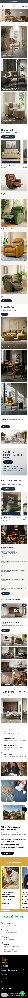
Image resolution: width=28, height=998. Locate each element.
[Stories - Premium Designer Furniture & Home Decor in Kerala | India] (14, 6)
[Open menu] (2, 6)
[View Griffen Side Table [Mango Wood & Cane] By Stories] (23, 441)
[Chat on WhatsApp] (22, 993)
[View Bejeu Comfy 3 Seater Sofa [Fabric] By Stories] (10, 439)
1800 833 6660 (8, 932)
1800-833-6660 (22, 756)
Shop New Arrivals (8, 136)
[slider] (15, 610)
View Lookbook (5, 630)
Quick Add (11, 162)
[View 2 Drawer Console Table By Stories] (15, 441)
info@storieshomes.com (10, 939)
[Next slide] (18, 20)
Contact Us (8, 462)
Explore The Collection (6, 300)
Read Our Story (5, 593)
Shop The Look (5, 426)
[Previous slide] (10, 20)
